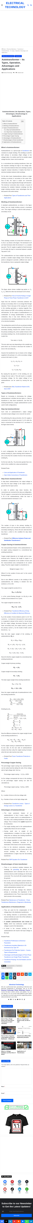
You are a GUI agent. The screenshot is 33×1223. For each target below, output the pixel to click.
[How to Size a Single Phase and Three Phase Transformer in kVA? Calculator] (8, 1013)
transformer (26, 150)
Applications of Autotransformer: (12, 142)
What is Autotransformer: (10, 123)
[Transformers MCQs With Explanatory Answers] (24, 1030)
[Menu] (2, 5)
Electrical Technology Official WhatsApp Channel (15, 990)
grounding (16, 869)
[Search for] (31, 5)
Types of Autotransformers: (11, 127)
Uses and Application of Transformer (14, 472)
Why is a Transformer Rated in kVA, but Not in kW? (23, 1020)
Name (3, 1086)
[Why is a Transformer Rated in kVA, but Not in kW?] (24, 1013)
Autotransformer (10, 965)
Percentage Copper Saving (11, 136)
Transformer (20, 49)
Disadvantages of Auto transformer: (13, 140)
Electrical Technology (7, 72)
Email (3, 1093)
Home (4, 49)
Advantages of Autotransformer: (12, 138)
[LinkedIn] (10, 974)
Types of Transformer (7, 967)
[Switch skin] (28, 5)
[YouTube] (18, 999)
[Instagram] (22, 999)
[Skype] (30, 974)
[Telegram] (10, 977)
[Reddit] (22, 974)
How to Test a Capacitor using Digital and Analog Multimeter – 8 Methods (8, 1037)
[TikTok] (24, 999)
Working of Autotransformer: (11, 125)
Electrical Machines (11, 49)
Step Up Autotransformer (13, 129)
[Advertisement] (16, 27)
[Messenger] (3, 977)
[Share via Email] (14, 977)
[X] (6, 974)
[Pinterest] (18, 974)
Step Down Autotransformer (14, 132)
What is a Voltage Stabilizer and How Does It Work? (8, 1053)
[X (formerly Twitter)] (26, 1183)
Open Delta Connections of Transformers (15, 475)
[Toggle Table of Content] (21, 121)
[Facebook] (3, 974)
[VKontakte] (26, 974)
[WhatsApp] (6, 977)
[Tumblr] (14, 974)
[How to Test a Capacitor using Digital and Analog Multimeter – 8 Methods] (8, 1030)
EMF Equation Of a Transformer (18, 859)
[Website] (9, 999)
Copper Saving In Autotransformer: (13, 134)
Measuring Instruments (8, 56)
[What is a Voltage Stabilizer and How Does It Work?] (8, 1046)
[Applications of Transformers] (24, 1046)
